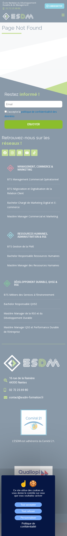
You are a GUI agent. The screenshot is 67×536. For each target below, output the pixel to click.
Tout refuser (28, 511)
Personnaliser (28, 517)
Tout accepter (28, 504)
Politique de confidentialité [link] (28, 525)
